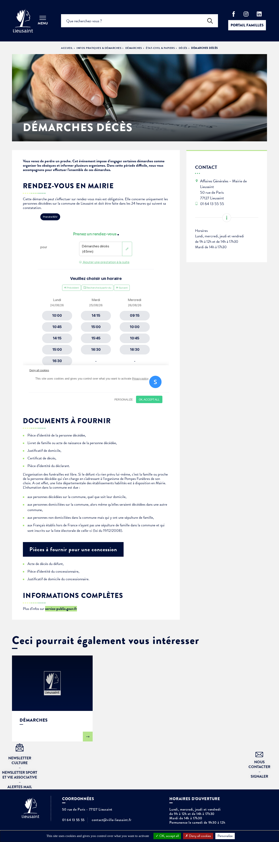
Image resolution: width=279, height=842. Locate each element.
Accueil (67, 48)
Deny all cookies (199, 836)
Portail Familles (247, 25)
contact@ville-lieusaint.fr (111, 820)
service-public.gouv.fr (61, 608)
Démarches (133, 48)
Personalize (225, 836)
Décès (183, 48)
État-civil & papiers (160, 48)
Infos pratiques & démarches (99, 48)
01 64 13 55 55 (73, 820)
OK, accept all (168, 836)
